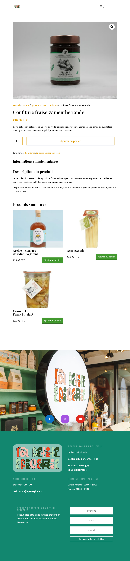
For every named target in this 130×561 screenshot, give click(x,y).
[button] (112, 27)
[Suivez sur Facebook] (49, 419)
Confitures (53, 105)
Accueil (16, 105)
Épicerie (25, 105)
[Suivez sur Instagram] (65, 419)
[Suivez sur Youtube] (80, 419)
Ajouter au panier (70, 141)
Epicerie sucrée (38, 105)
